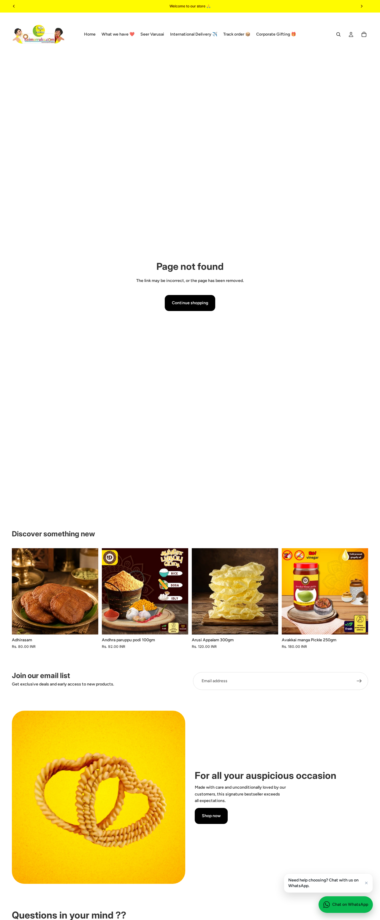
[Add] (179, 625)
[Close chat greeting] (366, 883)
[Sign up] (359, 681)
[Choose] (89, 625)
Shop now (211, 815)
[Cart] (363, 34)
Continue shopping (190, 302)
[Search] (338, 34)
